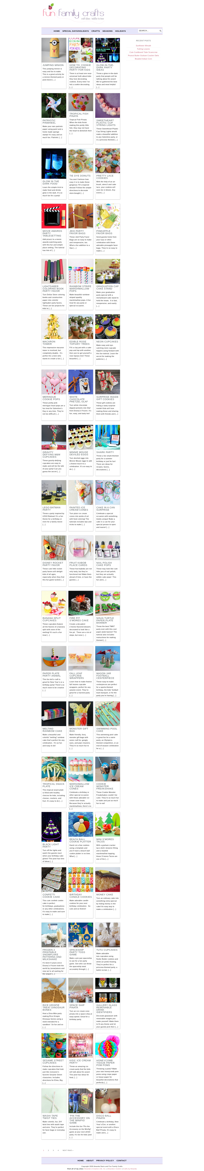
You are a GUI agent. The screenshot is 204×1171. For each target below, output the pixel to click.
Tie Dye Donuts (80, 175)
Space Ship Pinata (77, 1006)
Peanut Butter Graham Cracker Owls (143, 55)
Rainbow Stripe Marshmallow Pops (80, 288)
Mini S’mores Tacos (105, 840)
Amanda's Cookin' (114, 1169)
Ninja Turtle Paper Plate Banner (105, 620)
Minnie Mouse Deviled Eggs (78, 453)
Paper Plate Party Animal (52, 674)
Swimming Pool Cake (106, 729)
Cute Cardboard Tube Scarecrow (143, 52)
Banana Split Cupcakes (52, 619)
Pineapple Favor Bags (104, 232)
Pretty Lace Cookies (105, 176)
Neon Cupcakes (107, 341)
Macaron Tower (49, 342)
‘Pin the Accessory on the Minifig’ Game (79, 1119)
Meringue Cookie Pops (51, 398)
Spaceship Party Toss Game (77, 952)
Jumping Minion (53, 65)
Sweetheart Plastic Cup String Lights (106, 122)
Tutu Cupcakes (107, 950)
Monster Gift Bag (78, 729)
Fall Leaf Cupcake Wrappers (76, 675)
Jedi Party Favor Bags (77, 232)
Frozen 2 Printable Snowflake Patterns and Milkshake (52, 955)
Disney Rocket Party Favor (53, 563)
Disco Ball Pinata (103, 1116)
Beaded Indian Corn (143, 59)
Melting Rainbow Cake (52, 729)
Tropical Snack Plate (53, 785)
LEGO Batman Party (51, 508)
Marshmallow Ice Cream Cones (79, 786)
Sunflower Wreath (143, 46)
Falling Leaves (143, 49)
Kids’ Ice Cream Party (80, 1061)
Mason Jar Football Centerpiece (105, 675)
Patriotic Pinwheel (49, 121)
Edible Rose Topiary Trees (79, 342)
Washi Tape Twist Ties (50, 1116)
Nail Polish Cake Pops (104, 563)
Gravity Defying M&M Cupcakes (51, 454)
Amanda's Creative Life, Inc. (95, 1169)
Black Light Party (51, 845)
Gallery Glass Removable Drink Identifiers (106, 1009)
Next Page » (68, 1150)
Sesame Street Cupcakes (53, 1061)
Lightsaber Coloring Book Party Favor (53, 288)
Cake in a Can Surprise (105, 508)
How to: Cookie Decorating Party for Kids (80, 67)
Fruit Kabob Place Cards (78, 563)
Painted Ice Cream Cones (78, 508)
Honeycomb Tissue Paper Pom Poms (105, 1062)
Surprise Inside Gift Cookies (107, 398)
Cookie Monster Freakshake (104, 786)
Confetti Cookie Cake (51, 895)
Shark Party (105, 452)
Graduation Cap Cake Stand (107, 287)
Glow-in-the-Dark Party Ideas (105, 67)
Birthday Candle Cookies (80, 895)
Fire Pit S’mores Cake (79, 619)
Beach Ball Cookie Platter (80, 840)
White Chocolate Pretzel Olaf (78, 399)
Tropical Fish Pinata (78, 114)
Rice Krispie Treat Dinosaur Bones (54, 1007)
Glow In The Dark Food (51, 182)
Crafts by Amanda (130, 1169)
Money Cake (104, 894)
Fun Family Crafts (73, 14)
